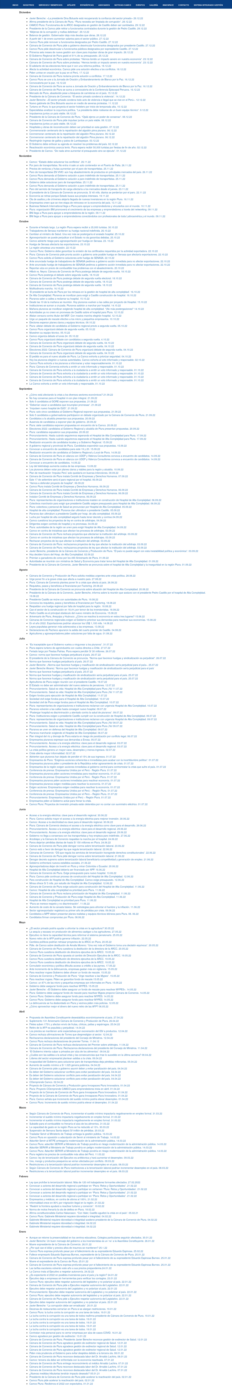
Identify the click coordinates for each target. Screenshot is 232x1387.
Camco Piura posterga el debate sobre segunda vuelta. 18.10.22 (64, 274)
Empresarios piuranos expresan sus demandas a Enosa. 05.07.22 (65, 739)
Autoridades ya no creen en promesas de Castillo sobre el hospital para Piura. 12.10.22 (76, 312)
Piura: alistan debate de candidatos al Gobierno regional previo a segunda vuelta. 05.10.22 (78, 325)
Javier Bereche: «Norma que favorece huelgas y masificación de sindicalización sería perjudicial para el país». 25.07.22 (93, 664)
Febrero (23, 1176)
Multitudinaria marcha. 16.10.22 (46, 288)
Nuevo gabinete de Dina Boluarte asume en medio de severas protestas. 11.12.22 (73, 103)
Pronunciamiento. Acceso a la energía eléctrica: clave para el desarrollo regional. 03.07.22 (78, 743)
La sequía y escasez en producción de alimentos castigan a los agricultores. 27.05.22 (75, 931)
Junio (22, 809)
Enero (22, 1231)
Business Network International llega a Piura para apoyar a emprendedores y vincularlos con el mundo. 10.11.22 (89, 206)
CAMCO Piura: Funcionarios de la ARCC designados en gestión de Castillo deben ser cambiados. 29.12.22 (87, 25)
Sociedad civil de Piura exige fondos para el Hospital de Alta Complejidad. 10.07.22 (74, 702)
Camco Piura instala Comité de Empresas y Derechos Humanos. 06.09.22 (69, 486)
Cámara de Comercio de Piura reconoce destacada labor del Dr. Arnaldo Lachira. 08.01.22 (78, 1356)
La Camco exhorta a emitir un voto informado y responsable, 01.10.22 (67, 383)
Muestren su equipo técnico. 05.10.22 (49, 332)
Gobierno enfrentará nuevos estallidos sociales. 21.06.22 (60, 862)
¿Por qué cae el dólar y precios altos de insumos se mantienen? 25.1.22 (68, 1247)
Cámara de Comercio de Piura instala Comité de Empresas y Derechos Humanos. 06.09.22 (78, 489)
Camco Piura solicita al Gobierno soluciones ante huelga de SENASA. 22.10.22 (71, 257)
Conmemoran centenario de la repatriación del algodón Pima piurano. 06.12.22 (72, 133)
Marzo (22, 1107)
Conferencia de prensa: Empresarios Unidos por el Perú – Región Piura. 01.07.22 (73, 790)
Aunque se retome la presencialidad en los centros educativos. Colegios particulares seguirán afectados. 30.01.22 (90, 1237)
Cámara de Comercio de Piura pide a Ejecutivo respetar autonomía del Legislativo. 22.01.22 (79, 1285)
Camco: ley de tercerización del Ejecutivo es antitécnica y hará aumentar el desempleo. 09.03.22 (81, 1157)
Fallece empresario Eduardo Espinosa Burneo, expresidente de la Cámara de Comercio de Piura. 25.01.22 (87, 1254)
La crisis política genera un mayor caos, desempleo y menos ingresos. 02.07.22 (72, 749)
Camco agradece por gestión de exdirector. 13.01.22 (57, 1336)
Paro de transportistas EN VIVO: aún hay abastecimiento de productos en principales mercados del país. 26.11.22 (90, 172)
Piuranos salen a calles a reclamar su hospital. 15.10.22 (59, 298)
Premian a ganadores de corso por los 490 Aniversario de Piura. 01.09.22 (69, 557)
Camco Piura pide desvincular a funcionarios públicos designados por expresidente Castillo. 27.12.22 (83, 48)
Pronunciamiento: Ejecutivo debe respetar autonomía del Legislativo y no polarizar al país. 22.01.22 (83, 1292)
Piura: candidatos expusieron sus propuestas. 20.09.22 (59, 432)
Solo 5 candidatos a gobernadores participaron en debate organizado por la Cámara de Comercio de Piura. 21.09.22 (92, 415)
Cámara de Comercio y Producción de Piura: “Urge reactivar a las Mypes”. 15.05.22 (74, 975)
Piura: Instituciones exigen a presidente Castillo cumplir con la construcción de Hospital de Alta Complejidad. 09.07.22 (92, 715)
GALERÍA (153, 5)
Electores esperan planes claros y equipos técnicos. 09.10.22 (62, 322)
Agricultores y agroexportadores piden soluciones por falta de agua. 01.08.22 (70, 633)
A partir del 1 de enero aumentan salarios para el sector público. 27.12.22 (69, 38)
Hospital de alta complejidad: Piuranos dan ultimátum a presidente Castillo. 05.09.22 (74, 510)
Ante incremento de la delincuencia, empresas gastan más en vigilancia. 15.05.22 (73, 969)
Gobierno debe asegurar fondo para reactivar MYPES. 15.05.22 (63, 986)
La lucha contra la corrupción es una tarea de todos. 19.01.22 (62, 1319)
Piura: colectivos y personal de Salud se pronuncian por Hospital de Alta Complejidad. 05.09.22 (80, 506)
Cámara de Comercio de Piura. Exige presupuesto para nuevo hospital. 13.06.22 (72, 873)
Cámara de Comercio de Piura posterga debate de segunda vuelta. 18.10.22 (70, 281)
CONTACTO (183, 5)
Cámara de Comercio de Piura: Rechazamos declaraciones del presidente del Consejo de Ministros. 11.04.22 (88, 1048)
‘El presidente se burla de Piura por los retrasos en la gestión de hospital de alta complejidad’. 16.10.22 (84, 291)
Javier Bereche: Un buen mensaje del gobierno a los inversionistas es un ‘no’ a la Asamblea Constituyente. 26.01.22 (91, 1241)
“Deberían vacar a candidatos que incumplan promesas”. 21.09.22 (65, 404)
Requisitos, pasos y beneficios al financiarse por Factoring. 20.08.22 (66, 585)
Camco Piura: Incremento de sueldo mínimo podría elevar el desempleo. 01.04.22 (73, 1102)
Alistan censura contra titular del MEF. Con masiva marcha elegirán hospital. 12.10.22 (75, 315)
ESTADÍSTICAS (87, 5)
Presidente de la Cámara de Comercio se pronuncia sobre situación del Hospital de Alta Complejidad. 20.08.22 (89, 589)
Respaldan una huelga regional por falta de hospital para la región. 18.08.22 (70, 606)
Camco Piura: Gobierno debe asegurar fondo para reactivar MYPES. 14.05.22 (71, 996)
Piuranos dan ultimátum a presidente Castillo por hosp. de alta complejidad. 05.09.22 (75, 513)
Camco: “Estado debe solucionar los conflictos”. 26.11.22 (60, 161)
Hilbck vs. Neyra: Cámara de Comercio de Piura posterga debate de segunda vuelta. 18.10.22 (80, 271)
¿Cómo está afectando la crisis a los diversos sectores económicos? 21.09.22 (71, 394)
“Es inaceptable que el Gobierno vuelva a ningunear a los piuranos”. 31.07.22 (71, 644)
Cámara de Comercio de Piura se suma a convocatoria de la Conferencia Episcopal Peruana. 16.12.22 (84, 89)
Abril (22, 1011)
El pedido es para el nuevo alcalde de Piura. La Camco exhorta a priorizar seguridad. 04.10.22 (80, 356)
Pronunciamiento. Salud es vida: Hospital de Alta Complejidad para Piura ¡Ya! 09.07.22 (75, 722)
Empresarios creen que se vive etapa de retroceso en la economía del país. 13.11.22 (75, 202)
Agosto (23, 569)
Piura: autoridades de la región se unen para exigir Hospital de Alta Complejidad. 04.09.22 (77, 527)
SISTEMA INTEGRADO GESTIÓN (208, 5)
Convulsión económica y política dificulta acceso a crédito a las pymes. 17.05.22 (72, 965)
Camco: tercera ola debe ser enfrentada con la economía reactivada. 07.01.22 (71, 1360)
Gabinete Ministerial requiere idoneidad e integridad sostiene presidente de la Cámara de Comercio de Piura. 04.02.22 (93, 1219)
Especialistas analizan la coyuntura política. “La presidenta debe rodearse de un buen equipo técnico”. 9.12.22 (88, 110)
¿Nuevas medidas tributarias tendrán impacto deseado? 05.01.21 (64, 1373)
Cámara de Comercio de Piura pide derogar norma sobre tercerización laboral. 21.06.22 (76, 856)
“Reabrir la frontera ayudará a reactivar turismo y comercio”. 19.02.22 (66, 1206)
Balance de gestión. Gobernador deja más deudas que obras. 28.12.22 (67, 35)
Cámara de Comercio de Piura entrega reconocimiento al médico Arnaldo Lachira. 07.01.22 (78, 1363)
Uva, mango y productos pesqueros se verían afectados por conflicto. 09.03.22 (71, 1161)
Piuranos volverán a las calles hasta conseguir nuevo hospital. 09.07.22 (67, 709)
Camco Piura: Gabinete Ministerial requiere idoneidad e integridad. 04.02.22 (70, 1216)
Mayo (22, 922)
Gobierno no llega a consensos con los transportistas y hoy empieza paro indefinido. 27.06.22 (79, 835)
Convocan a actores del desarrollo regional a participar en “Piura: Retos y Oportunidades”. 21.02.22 (83, 1185)
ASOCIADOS (104, 5)
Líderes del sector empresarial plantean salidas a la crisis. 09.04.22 (65, 1058)
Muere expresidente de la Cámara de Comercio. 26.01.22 (60, 1244)
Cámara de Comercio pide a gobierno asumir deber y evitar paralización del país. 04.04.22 (78, 1068)
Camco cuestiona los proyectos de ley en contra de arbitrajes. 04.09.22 (67, 520)
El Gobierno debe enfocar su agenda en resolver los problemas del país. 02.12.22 (73, 144)
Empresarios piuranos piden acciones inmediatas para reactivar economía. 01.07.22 (74, 773)
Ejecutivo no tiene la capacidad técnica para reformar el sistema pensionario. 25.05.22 (75, 935)
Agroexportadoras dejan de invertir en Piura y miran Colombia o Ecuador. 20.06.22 (73, 866)
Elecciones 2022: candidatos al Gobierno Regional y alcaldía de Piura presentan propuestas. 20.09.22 (84, 428)
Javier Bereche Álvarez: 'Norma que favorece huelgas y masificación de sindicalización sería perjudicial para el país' (91, 668)
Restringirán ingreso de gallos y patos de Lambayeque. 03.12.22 (64, 140)
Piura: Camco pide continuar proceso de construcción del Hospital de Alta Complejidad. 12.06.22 (81, 876)
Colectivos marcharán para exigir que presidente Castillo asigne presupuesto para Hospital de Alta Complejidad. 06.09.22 (94, 503)
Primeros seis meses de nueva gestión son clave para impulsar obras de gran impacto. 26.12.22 (81, 52)
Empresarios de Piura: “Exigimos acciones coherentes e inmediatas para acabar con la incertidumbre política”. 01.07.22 (93, 760)
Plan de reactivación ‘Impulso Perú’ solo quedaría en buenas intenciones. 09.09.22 (73, 472)
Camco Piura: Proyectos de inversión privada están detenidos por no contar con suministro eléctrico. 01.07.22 (88, 804)
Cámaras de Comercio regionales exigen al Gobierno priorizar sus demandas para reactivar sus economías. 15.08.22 (92, 619)
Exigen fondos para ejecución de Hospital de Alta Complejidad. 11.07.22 (68, 695)
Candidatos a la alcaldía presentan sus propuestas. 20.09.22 (62, 418)
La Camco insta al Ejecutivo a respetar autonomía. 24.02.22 (61, 1271)
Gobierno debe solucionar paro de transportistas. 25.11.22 (60, 182)
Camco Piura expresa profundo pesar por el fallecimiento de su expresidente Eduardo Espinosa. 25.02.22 (86, 1251)
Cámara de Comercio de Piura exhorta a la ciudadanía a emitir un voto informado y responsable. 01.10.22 (86, 370)
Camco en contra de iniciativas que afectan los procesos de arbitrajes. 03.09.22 (72, 530)
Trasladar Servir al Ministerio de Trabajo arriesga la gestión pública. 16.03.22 (70, 1133)
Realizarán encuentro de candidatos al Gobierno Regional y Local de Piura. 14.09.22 (75, 452)
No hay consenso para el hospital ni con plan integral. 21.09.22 (63, 398)
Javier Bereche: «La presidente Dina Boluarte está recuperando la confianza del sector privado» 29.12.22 (86, 18)
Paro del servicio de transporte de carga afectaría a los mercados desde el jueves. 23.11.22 (78, 189)
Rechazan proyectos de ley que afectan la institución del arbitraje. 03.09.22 (69, 540)
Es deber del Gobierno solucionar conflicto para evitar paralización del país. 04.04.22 (75, 1071)
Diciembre (25, 12)
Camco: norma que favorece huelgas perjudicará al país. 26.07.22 (65, 654)
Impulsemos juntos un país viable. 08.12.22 (52, 113)
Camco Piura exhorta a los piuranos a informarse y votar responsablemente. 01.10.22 (75, 363)
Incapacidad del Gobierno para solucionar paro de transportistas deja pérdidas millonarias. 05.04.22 (83, 1061)
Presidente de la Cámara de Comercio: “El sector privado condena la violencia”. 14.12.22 (77, 96)
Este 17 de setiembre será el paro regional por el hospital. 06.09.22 (65, 479)
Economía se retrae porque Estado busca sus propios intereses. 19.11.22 (69, 195)
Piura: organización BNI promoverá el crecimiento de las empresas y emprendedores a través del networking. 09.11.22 (93, 209)
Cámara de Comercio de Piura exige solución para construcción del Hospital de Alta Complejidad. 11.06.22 (86, 886)
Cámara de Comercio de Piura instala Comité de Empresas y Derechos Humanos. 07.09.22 (78, 476)
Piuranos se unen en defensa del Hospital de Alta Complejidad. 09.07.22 (68, 729)
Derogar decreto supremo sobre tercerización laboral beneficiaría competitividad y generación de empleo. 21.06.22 (91, 859)
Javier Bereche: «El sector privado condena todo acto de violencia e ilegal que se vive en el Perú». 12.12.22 (87, 99)
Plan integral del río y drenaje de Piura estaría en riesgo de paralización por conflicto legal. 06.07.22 (83, 736)
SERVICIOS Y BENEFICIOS (50, 5)
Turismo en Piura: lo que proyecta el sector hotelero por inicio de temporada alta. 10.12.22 (78, 106)
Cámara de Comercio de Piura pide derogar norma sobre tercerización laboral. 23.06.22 (76, 845)
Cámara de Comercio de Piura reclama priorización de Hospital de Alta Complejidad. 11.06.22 (79, 893)
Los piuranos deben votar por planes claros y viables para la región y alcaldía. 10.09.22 (76, 469)
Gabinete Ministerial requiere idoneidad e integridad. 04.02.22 (62, 1223)
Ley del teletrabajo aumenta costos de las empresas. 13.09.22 (62, 466)
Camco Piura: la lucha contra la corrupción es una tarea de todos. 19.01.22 (69, 1312)
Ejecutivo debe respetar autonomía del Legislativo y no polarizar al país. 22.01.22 (73, 1288)
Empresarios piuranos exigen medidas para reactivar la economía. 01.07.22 (70, 783)
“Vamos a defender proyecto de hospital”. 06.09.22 (56, 483)
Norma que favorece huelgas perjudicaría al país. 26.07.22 (61, 661)
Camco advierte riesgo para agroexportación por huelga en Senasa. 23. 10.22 (71, 240)
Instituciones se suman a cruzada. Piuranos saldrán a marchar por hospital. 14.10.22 (75, 305)
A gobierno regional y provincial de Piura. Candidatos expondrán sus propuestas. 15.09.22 (78, 445)
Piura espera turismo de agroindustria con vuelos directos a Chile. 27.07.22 (69, 647)
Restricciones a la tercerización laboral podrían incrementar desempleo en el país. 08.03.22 (78, 1164)
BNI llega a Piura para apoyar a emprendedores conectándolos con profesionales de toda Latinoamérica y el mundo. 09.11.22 (97, 216)
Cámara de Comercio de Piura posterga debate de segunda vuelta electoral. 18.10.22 (75, 278)
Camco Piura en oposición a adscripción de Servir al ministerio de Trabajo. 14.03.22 (74, 1137)
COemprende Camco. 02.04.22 (46, 1082)
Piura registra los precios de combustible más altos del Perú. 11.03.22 (67, 1154)
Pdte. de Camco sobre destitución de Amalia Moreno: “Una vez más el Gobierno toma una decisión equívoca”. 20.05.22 (93, 945)
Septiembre (25, 388)
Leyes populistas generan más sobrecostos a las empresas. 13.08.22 (66, 626)
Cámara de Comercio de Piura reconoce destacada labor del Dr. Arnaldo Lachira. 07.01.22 (78, 1366)
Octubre (24, 221)
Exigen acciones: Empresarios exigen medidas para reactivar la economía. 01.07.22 (74, 787)
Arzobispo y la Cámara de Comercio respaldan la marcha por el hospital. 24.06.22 (73, 839)
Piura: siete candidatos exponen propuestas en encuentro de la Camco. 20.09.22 (73, 425)
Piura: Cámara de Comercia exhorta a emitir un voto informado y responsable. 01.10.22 (76, 366)
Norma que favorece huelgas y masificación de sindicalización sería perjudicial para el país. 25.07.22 (83, 675)
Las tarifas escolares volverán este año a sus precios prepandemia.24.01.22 (70, 1268)
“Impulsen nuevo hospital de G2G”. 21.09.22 (53, 408)
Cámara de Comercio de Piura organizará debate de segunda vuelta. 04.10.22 (71, 342)
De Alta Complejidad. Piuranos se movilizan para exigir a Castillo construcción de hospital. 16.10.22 (82, 295)
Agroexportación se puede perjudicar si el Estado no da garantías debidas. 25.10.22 (74, 237)
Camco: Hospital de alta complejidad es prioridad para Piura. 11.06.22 (67, 890)
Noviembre (25, 156)
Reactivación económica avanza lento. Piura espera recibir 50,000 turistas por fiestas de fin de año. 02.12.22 (88, 147)
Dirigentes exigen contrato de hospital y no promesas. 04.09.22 (63, 523)
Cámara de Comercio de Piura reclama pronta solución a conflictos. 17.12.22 (70, 76)
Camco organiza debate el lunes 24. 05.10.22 (53, 336)
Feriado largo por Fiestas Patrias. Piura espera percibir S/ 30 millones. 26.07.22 (72, 651)
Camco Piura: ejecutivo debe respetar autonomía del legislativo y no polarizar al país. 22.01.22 (80, 1281)
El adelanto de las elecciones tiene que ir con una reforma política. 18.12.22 (70, 65)
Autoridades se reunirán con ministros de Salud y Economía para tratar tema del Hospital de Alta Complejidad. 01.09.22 (93, 561)
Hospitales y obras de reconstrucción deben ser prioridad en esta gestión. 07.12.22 (74, 127)
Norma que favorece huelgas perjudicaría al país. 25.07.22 (61, 671)
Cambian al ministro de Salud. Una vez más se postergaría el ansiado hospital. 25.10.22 (76, 234)
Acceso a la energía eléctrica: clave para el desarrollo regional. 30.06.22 (68, 815)
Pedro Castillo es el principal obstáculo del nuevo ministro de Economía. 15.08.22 (73, 613)
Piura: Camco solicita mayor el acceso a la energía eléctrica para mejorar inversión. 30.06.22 (79, 818)
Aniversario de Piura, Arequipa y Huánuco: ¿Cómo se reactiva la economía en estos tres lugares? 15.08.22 (87, 616)
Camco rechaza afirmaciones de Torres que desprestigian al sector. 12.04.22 (70, 1034)
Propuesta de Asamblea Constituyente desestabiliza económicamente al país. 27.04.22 (76, 1017)
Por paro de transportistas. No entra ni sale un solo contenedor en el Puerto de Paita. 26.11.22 (80, 165)
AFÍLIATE (71, 5)
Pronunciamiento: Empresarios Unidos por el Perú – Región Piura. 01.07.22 (70, 797)
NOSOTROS (28, 5)
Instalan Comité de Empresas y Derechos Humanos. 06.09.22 (62, 496)
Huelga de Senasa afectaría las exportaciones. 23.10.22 (59, 244)
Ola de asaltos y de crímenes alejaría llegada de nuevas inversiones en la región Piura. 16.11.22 (81, 199)
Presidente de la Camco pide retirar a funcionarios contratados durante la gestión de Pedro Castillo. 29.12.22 (88, 28)
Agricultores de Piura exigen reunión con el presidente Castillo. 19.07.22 (68, 681)
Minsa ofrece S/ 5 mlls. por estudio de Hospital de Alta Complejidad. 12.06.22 (70, 883)
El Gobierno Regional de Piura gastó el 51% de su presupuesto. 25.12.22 (68, 55)
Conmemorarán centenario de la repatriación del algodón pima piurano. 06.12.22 (73, 130)
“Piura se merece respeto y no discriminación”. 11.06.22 (59, 903)
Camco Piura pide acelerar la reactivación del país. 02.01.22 (61, 1380)
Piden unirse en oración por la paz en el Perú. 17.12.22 (59, 72)
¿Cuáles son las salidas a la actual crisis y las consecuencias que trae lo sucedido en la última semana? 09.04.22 (90, 1054)
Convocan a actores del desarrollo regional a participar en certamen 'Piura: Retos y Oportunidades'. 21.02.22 (88, 1189)
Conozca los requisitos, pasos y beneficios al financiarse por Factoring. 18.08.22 (72, 602)
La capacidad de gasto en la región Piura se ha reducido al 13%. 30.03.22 (69, 1127)
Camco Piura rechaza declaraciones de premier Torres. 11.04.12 (64, 1041)
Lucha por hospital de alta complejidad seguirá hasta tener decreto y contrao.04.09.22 (75, 517)
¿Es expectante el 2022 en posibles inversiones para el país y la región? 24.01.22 (73, 1275)
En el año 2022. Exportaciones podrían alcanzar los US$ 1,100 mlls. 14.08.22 (71, 623)
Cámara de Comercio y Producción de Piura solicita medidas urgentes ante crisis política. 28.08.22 (82, 575)
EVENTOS (140, 5)
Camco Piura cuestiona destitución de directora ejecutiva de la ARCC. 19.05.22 (71, 952)
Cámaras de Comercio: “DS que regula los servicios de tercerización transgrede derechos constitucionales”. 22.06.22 (92, 852)
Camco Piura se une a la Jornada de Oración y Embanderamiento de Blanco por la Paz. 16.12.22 (81, 79)
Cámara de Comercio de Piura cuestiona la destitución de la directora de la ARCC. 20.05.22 (78, 948)
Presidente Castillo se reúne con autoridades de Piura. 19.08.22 (63, 599)
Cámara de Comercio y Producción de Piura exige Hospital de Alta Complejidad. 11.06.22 (77, 896)
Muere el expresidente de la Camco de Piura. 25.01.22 (58, 1261)
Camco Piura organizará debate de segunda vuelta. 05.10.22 (62, 329)
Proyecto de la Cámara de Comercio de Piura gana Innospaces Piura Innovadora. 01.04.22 (78, 1092)
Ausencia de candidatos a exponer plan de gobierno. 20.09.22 (62, 421)
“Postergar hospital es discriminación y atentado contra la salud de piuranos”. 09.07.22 (76, 712)
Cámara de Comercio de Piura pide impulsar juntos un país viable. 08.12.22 (70, 120)
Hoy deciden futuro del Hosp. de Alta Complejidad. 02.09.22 (61, 554)
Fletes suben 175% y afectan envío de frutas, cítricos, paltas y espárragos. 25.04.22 (74, 1024)
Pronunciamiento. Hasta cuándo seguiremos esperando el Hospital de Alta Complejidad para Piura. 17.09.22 (87, 435)
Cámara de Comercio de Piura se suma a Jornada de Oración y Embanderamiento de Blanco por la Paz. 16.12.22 (90, 86)
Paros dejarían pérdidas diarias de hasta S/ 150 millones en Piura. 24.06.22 (70, 842)
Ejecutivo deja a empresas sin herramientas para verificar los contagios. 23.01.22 (73, 1278)
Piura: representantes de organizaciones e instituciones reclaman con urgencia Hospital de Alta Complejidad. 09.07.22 (93, 719)
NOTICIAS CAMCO (122, 5)
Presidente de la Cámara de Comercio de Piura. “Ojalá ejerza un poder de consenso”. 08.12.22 (80, 116)
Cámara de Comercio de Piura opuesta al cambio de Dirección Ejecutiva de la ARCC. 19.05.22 (80, 955)
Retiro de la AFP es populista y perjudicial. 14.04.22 (57, 1027)
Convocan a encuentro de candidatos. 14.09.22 (55, 462)
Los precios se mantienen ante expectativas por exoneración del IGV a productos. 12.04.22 (78, 1031)
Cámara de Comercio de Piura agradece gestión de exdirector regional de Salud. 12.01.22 (78, 1343)
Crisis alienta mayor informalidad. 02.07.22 (52, 753)
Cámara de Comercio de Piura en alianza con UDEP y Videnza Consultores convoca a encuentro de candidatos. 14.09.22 (94, 455)
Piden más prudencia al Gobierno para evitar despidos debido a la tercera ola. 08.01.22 (76, 1353)
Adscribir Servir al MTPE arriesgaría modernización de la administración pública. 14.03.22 (77, 1140)
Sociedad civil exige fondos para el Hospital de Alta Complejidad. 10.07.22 (69, 698)
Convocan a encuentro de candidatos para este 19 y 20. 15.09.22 (64, 449)
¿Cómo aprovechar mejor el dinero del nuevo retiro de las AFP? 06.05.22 (68, 1006)
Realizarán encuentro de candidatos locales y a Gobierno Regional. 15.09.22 (70, 442)
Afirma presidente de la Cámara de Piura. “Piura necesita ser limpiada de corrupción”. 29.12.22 (80, 21)
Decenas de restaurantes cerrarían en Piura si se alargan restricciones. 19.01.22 (72, 1309)
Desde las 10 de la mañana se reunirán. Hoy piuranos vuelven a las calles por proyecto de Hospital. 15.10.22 (88, 302)
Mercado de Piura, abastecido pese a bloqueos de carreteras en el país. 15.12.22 (73, 93)
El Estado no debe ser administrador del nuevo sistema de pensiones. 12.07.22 (72, 685)
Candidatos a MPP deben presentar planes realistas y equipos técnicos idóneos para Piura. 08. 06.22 (84, 913)
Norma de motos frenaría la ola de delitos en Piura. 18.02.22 (62, 1209)
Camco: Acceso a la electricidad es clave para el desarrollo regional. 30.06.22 (71, 822)
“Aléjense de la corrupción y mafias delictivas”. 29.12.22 (59, 31)
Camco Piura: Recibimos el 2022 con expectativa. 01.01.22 (61, 1383)
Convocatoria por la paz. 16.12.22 (47, 82)
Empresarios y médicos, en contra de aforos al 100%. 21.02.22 (63, 1199)
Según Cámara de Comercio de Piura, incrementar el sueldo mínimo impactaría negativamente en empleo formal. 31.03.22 (95, 1113)
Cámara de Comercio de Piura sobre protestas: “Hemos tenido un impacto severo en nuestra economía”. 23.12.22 (91, 59)
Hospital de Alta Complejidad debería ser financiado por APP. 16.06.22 (67, 869)
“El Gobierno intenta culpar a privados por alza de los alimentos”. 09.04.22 (69, 1051)
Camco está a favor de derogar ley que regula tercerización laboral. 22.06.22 (70, 849)
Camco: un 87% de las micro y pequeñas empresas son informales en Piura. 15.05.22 (75, 982)
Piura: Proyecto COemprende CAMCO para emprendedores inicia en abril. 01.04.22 (74, 1088)
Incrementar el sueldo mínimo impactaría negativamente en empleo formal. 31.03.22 (75, 1117)
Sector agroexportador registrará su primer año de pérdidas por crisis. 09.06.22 (72, 910)
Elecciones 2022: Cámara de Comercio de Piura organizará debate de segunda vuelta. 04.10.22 (81, 349)
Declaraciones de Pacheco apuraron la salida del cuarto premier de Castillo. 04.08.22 (75, 630)
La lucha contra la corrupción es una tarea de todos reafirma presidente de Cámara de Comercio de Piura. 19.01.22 (91, 1315)
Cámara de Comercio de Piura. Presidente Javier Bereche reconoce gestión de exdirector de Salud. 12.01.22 (88, 1339)
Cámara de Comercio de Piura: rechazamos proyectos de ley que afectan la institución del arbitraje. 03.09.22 (88, 544)
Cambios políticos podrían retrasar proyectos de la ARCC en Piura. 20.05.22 (70, 941)
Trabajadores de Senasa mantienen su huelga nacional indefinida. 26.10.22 (70, 230)
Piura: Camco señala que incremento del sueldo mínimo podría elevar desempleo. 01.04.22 (78, 1099)
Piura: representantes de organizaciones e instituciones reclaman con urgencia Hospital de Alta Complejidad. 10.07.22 (93, 705)
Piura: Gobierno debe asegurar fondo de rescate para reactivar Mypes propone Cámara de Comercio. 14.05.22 (89, 992)
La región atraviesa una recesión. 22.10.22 (52, 247)
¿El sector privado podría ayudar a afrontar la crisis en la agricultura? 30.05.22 (71, 928)
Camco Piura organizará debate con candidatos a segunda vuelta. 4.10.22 (69, 339)
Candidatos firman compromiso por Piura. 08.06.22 (56, 917)
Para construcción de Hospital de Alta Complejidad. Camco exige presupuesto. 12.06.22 (76, 879)
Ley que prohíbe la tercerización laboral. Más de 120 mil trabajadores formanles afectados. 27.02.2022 (84, 1182)
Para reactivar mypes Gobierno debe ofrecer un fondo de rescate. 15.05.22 (70, 972)
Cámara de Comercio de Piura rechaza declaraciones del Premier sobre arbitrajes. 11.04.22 (79, 1044)
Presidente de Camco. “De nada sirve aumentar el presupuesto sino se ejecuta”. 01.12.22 (77, 150)
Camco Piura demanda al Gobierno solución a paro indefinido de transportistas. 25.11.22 (77, 175)
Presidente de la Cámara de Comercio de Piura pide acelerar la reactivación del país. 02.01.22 (80, 1377)
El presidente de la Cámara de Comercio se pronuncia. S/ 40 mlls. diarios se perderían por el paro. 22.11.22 (87, 192)
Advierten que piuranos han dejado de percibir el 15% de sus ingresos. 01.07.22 (72, 756)
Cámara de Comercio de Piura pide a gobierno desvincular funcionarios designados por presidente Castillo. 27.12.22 (92, 45)
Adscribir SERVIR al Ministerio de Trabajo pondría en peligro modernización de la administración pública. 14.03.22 (90, 1147)
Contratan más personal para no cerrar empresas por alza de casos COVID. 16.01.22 (75, 1332)
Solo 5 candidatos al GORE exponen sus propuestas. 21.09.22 (63, 401)
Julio (22, 638)
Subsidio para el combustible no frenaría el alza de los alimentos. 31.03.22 (69, 1123)
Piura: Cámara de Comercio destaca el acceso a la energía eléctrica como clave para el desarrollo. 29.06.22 (87, 825)
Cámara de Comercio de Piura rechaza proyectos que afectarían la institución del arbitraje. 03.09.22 (83, 534)
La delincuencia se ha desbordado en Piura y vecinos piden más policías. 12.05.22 (73, 1003)
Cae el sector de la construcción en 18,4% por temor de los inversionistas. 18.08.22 (74, 609)
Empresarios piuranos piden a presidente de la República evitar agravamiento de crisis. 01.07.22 (81, 763)
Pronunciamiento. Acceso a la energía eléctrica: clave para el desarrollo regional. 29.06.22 (78, 828)
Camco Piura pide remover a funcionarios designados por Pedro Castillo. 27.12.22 (73, 42)
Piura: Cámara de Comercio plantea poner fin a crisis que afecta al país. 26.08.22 (73, 582)
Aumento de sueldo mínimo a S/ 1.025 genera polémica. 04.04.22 (64, 1065)
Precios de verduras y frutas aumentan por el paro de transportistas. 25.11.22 (71, 168)
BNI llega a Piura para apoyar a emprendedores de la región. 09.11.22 (67, 212)
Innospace (168, 5)
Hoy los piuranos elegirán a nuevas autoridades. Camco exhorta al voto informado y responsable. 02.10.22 (87, 359)
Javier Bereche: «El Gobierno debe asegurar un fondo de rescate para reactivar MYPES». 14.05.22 (82, 989)
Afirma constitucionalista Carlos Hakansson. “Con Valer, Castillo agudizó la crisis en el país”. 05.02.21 (83, 1213)
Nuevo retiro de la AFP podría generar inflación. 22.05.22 (60, 938)
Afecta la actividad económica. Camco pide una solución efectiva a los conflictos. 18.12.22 (77, 69)
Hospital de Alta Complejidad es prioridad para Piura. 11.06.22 (62, 900)
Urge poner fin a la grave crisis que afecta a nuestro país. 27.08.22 (65, 579)
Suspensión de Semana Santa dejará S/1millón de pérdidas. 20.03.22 (66, 1130)
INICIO (15, 5)
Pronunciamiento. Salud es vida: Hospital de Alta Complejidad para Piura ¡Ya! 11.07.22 (75, 688)
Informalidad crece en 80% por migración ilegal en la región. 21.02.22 (66, 1202)
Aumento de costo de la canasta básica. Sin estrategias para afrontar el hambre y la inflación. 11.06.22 (84, 907)
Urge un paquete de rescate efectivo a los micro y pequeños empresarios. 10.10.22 (74, 319)
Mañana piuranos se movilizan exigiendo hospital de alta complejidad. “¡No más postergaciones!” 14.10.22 (86, 308)
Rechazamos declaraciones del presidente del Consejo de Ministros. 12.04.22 (71, 1037)
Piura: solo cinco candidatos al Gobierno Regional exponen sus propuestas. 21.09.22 (75, 411)
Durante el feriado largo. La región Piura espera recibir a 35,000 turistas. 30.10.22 (73, 227)
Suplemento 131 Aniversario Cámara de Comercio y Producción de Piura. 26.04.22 (74, 1020)
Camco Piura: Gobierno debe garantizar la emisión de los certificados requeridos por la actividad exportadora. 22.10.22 (93, 251)
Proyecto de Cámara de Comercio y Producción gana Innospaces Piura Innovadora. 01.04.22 (79, 1085)
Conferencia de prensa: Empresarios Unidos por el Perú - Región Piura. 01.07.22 (73, 770)
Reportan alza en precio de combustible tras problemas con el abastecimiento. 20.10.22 (76, 268)
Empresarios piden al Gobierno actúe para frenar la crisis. (60, 800)
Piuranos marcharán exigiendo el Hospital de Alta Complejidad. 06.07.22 (68, 732)
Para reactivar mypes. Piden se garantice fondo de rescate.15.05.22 (66, 979)
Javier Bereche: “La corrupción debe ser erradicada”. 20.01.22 (63, 1305)
